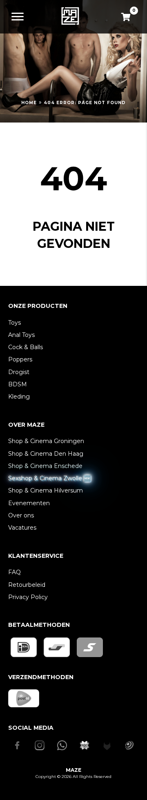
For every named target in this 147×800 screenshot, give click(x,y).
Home (29, 102)
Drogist (18, 372)
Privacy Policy (28, 597)
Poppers (20, 359)
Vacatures (22, 527)
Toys (14, 322)
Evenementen (29, 503)
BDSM (17, 384)
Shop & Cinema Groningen (46, 441)
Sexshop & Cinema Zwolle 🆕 (49, 478)
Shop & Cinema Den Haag (45, 453)
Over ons (21, 515)
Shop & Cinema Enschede (45, 466)
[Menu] (17, 17)
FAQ (14, 572)
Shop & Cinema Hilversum (45, 490)
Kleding (19, 396)
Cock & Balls (25, 347)
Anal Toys (21, 335)
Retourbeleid (26, 584)
